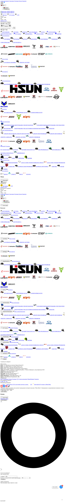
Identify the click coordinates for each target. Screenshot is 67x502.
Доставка (16, 1)
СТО (18, 15)
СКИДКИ (4, 359)
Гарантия (24, 1)
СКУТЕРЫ (5, 238)
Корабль (6, 7)
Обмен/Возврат (30, 379)
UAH (2, 3)
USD (2, 2)
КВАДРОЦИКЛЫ (6, 261)
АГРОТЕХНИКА (6, 302)
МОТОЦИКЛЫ (6, 215)
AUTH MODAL (4, 400)
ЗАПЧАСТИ (5, 353)
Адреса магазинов (5, 1)
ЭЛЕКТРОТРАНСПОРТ (7, 311)
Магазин (5, 15)
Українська (7, 9)
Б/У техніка (12, 15)
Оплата (20, 1)
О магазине (11, 1)
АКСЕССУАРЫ (6, 342)
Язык (3, 5)
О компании (5, 379)
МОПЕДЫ (5, 251)
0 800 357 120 (4, 20)
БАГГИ (4, 289)
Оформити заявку (4, 398)
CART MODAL (4, 391)
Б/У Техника (5, 327)
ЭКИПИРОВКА (6, 336)
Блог (2, 379)
